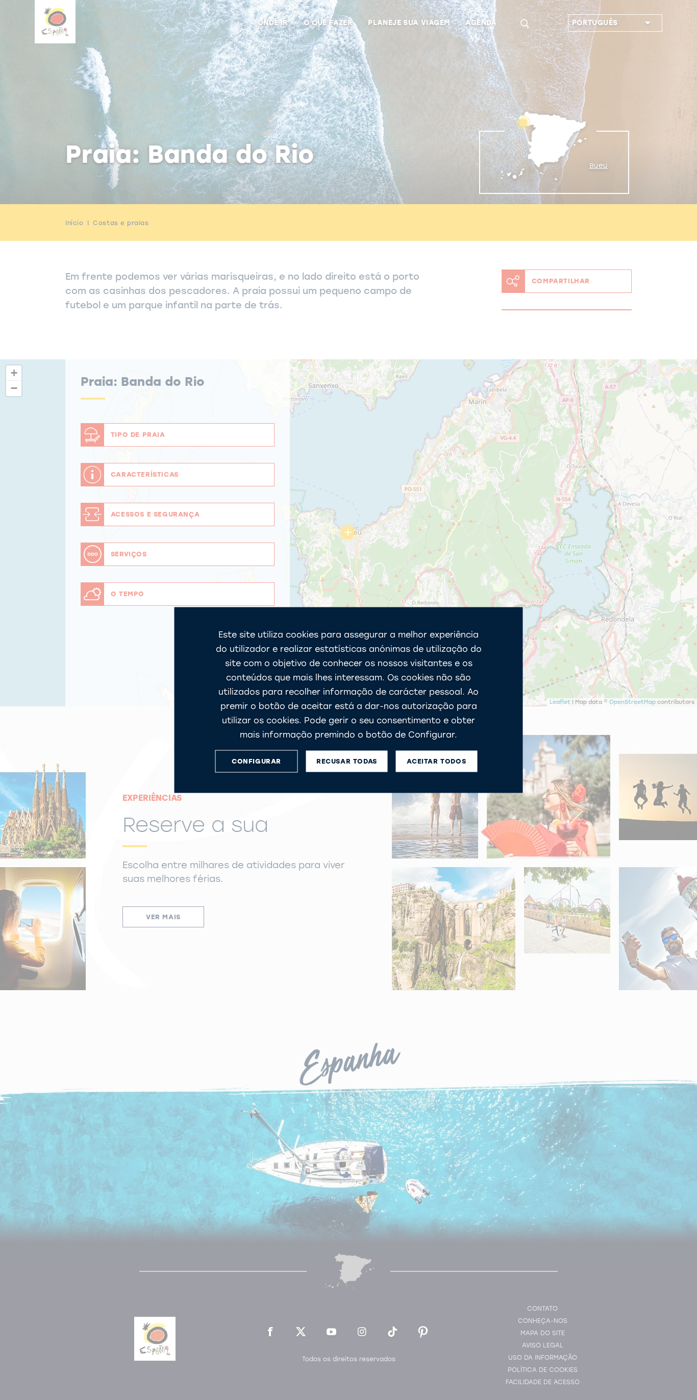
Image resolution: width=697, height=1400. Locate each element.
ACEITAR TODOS (436, 761)
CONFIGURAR (256, 761)
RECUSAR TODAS (346, 761)
